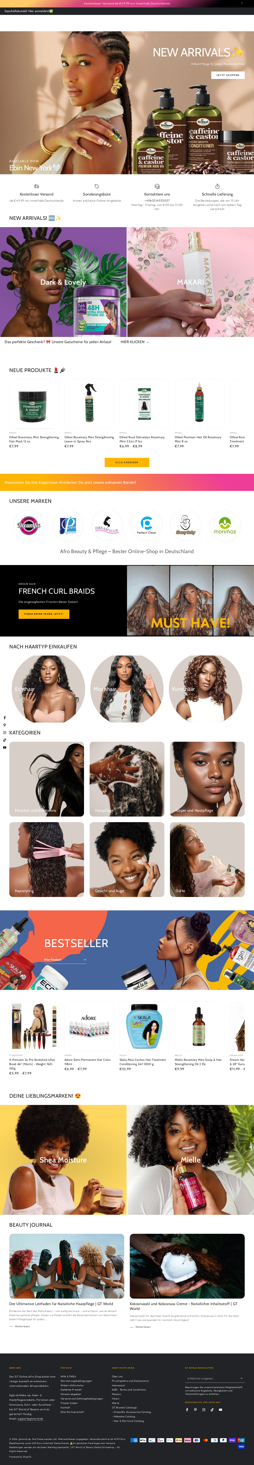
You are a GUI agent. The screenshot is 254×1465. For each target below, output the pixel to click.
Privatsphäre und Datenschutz (130, 1380)
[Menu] (11, 22)
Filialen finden (69, 1403)
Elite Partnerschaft (72, 1411)
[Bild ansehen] (127, 102)
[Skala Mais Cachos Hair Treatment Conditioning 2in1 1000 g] (144, 1026)
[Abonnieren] (242, 1378)
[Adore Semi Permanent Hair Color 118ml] (89, 1026)
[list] (127, 197)
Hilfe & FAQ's (68, 1376)
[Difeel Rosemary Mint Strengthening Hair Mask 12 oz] (34, 404)
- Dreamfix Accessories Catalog (131, 1411)
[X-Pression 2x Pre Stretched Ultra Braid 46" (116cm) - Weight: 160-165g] (34, 1026)
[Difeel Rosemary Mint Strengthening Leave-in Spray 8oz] (89, 404)
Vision (115, 1398)
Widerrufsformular (72, 1385)
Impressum (118, 1385)
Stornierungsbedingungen (76, 1380)
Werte (115, 1403)
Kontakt (65, 1407)
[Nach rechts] (241, 3)
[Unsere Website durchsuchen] (232, 22)
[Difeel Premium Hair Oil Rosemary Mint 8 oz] (199, 404)
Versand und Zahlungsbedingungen (82, 1398)
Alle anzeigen (126, 462)
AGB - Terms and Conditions (129, 1389)
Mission (116, 1394)
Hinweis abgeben (71, 1394)
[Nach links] (12, 3)
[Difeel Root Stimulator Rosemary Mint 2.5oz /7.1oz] (144, 404)
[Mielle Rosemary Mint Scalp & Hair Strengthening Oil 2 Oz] (199, 1026)
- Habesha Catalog (123, 1416)
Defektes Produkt (71, 1389)
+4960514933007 (157, 200)
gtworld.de (25, 1439)
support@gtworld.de (30, 1418)
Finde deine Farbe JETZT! (44, 614)
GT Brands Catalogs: (124, 1407)
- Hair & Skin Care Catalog (128, 1420)
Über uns (117, 1376)
